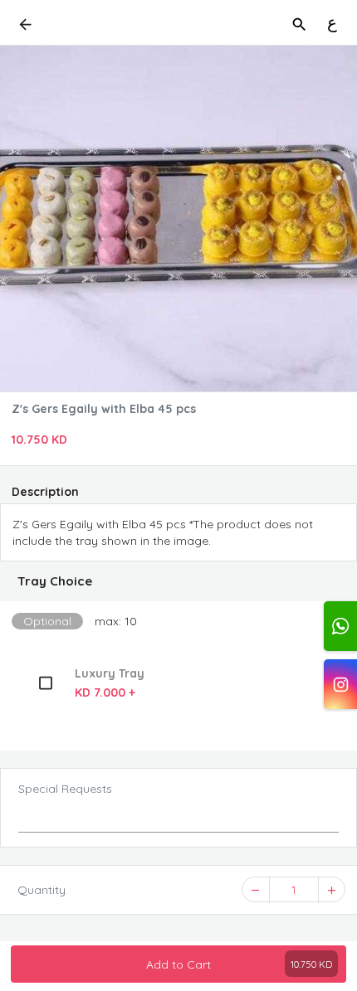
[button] (178, 581)
